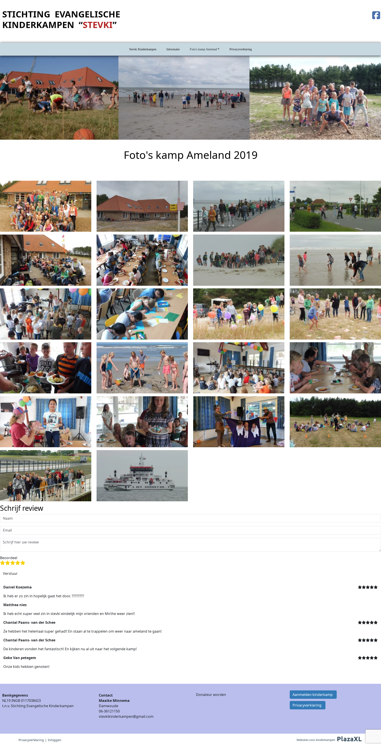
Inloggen (54, 740)
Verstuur (10, 573)
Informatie (173, 49)
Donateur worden (211, 694)
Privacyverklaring (241, 49)
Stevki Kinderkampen (142, 49)
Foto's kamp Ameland (203, 49)
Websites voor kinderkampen (316, 740)
